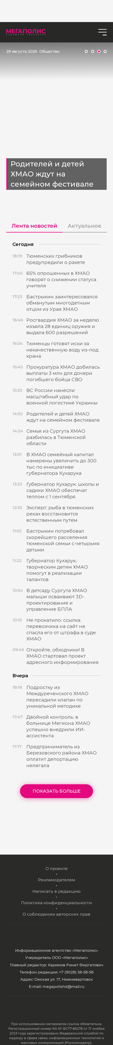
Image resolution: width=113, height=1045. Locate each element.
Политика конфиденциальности (56, 902)
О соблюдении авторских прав (56, 914)
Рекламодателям (56, 879)
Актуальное (84, 226)
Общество (49, 51)
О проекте (56, 868)
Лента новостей (34, 226)
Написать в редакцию (56, 891)
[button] (86, 51)
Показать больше (56, 791)
